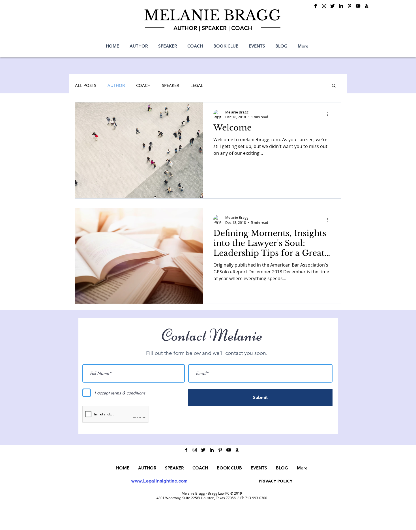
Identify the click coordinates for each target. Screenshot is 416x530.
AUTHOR (116, 85)
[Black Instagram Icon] (324, 6)
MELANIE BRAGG (212, 15)
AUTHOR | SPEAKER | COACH (212, 28)
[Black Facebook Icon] (315, 6)
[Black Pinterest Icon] (349, 6)
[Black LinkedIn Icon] (341, 6)
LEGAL (196, 85)
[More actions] (329, 114)
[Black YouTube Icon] (358, 6)
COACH (143, 85)
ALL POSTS (85, 85)
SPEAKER (170, 85)
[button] (333, 86)
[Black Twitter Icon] (332, 6)
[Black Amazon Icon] (366, 6)
